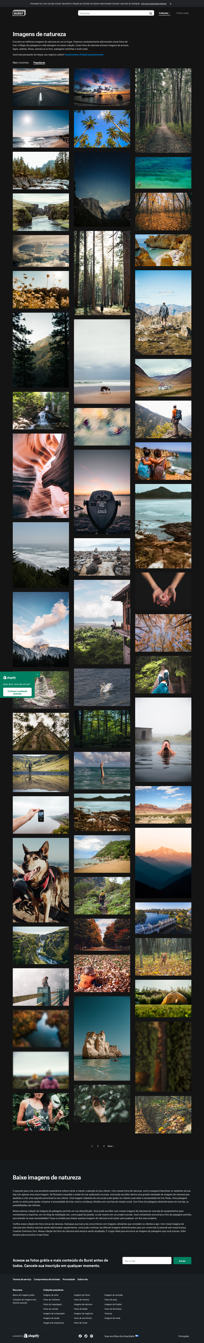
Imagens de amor (51, 1294)
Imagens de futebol (113, 1304)
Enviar (182, 1260)
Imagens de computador (54, 1313)
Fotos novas (183, 12)
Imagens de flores (82, 1294)
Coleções (163, 12)
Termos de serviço (22, 1279)
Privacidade (69, 1279)
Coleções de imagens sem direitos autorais (24, 1301)
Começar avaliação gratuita (17, 692)
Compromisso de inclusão (47, 1279)
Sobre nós (83, 1279)
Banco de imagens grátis (24, 1294)
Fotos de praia (110, 1299)
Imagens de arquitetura (53, 1322)
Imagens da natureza (83, 1304)
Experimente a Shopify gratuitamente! (84, 54)
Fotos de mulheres (51, 1299)
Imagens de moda (112, 1317)
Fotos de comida (50, 1308)
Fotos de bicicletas (112, 1308)
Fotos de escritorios (83, 1317)
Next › (111, 1145)
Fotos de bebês (81, 1308)
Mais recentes (21, 62)
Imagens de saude (51, 1317)
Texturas (108, 1313)
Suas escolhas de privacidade (119, 1336)
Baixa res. (57, 102)
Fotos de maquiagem (52, 1304)
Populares (39, 62)
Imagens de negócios (83, 1313)
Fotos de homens (81, 1299)
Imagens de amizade (113, 1294)
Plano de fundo (80, 1322)
